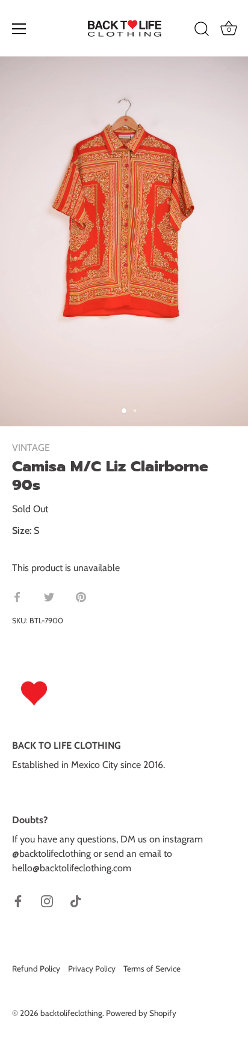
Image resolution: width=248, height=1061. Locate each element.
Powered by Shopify (141, 1013)
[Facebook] (18, 900)
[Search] (201, 30)
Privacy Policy (92, 968)
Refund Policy (36, 968)
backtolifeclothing (71, 1013)
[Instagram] (47, 900)
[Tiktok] (76, 900)
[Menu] (19, 29)
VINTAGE (31, 447)
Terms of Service (152, 968)
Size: (21, 530)
